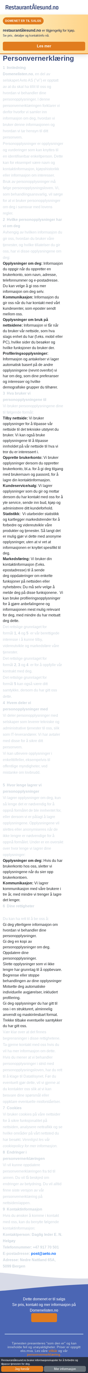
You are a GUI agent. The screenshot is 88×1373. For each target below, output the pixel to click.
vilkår (53, 1351)
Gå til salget (44, 1318)
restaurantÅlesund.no (32, 7)
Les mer (44, 46)
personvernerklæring (43, 1354)
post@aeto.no (43, 1254)
